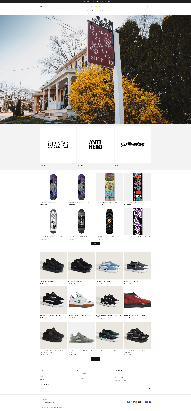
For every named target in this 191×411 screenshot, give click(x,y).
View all (95, 243)
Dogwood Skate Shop (48, 407)
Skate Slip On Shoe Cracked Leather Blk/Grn (106, 350)
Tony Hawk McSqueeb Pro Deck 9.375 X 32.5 (106, 236)
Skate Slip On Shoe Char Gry (131, 281)
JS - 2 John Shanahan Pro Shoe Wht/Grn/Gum (79, 315)
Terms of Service (81, 378)
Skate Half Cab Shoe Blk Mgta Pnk (76, 281)
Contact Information (82, 373)
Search (79, 370)
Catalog (42, 379)
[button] (41, 6)
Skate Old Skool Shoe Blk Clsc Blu (48, 281)
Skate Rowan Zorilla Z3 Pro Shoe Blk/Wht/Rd (50, 315)
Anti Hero (80, 165)
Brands (41, 376)
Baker (41, 165)
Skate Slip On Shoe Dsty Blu (103, 281)
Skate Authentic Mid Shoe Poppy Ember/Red (134, 315)
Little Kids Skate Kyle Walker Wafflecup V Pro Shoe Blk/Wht (108, 316)
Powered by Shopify (57, 407)
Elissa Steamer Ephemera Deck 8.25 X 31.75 (106, 202)
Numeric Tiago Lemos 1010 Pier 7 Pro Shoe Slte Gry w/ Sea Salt (81, 351)
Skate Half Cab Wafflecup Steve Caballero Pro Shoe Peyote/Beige (136, 351)
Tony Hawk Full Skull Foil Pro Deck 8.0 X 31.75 (51, 236)
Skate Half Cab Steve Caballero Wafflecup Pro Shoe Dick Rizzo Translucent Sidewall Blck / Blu (53, 351)
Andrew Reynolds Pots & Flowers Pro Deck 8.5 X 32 (136, 202)
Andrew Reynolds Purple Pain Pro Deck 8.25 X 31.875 (137, 236)
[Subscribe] (64, 389)
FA (115, 165)
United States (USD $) (46, 402)
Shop (41, 374)
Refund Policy (80, 376)
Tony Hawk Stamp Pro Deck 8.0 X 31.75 (77, 236)
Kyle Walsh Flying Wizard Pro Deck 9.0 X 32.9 (51, 202)
